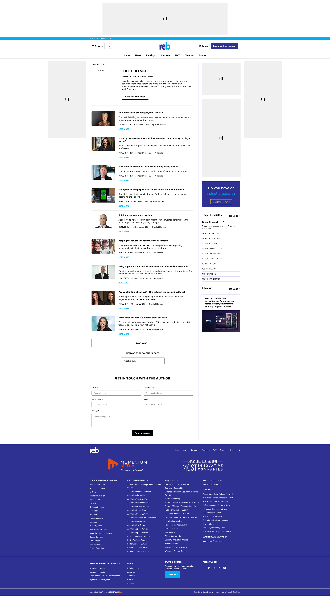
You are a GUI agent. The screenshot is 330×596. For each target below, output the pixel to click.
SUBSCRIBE (172, 574)
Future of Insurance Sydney (176, 510)
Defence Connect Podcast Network (218, 505)
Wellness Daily (95, 544)
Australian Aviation (97, 496)
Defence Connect (97, 507)
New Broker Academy (174, 521)
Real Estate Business (98, 529)
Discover (189, 55)
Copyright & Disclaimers (202, 592)
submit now (221, 201)
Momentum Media (97, 572)
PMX (177, 55)
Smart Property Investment (101, 533)
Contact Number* (98, 399)
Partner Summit (171, 528)
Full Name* (96, 388)
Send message (142, 433)
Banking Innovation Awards (138, 536)
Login (205, 46)
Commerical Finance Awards (177, 484)
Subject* (147, 399)
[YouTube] (224, 568)
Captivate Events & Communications (105, 576)
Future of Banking (172, 498)
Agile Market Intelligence (100, 579)
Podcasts (165, 55)
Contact (130, 579)
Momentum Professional (213, 541)
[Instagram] (219, 568)
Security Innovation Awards (176, 540)
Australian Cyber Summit (137, 514)
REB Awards (170, 532)
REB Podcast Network (212, 513)
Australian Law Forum (136, 525)
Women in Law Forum (212, 484)
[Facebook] (204, 568)
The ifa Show (208, 524)
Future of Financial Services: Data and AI (182, 502)
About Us (131, 572)
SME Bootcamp (171, 543)
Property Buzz (96, 526)
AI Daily (93, 492)
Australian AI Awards (136, 495)
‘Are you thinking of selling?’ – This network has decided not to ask (151, 292)
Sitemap (130, 583)
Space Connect (96, 537)
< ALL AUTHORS (99, 64)
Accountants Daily (97, 484)
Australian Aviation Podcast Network (218, 498)
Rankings (150, 55)
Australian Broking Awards (138, 506)
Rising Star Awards (173, 536)
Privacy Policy (219, 592)
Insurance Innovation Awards (177, 513)
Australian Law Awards (136, 521)
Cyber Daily (94, 503)
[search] (239, 450)
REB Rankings (133, 568)
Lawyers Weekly (96, 518)
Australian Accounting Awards (139, 491)
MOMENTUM (105, 38)
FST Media (94, 511)
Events (202, 55)
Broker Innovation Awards (138, 547)
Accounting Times (97, 488)
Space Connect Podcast (213, 516)
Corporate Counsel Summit (176, 488)
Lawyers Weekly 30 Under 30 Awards (181, 517)
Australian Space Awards (137, 529)
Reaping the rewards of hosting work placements (143, 240)
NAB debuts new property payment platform (140, 112)
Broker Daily (95, 499)
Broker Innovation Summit (138, 551)
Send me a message (135, 96)
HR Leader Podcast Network (215, 509)
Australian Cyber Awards (137, 510)
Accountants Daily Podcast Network (218, 494)
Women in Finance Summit (176, 551)
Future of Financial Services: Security (180, 506)
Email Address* (149, 388)
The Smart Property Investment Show (218, 531)
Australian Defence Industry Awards (142, 517)
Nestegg (93, 522)
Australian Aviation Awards (138, 499)
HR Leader (94, 514)
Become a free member (224, 46)
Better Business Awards (137, 540)
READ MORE (123, 129)
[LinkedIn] (209, 568)
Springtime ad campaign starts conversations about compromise (151, 189)
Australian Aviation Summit (138, 502)
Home (127, 55)
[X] (214, 568)
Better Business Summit (137, 544)
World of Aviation (97, 548)
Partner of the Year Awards (176, 525)
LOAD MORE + (142, 343)
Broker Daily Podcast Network (215, 501)
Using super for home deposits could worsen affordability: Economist (153, 266)
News (138, 55)
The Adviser (95, 541)
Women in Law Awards (212, 480)
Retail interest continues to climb (135, 215)
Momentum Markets (98, 568)
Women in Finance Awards (176, 547)
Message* (95, 411)
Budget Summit (171, 480)
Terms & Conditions (233, 592)
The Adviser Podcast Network (215, 520)
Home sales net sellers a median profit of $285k (142, 317)
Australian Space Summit (137, 532)
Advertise (131, 576)
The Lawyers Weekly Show (214, 528)
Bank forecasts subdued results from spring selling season (148, 166)
